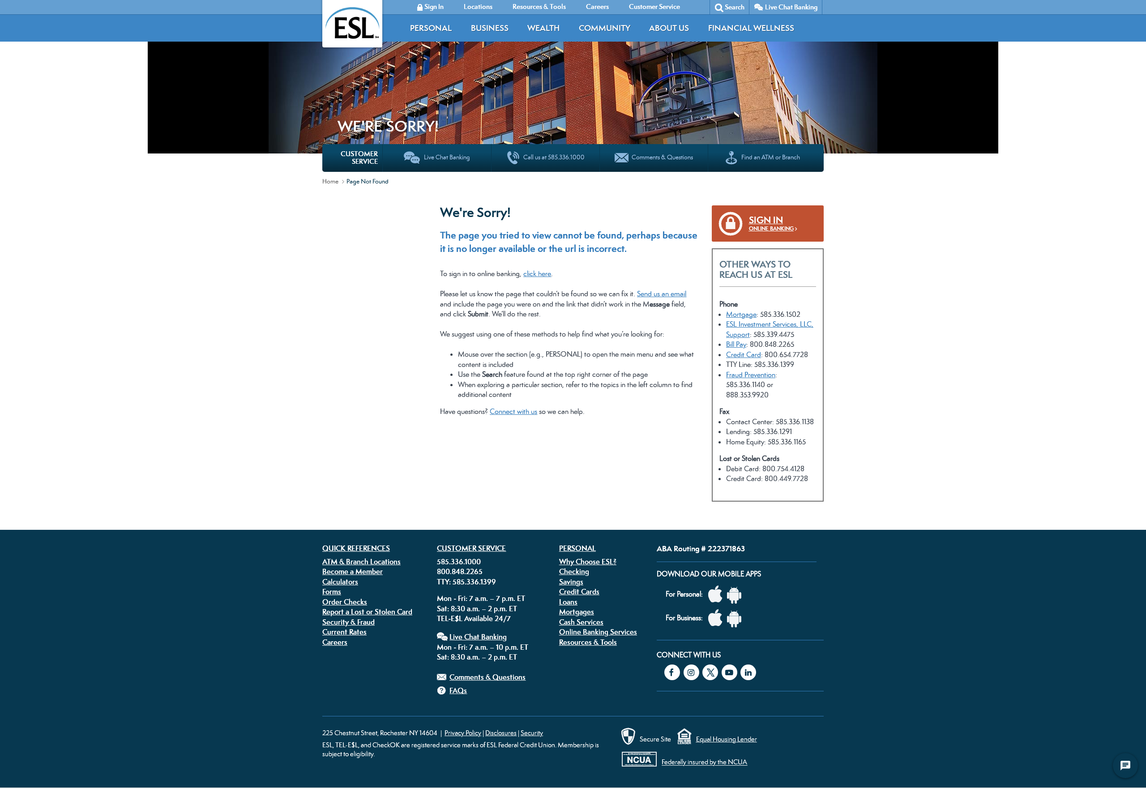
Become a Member (352, 571)
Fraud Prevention (750, 374)
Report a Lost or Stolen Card (367, 612)
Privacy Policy (463, 732)
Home (330, 181)
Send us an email (661, 293)
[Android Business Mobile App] (736, 618)
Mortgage (741, 314)
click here (537, 273)
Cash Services (581, 622)
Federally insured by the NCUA (704, 762)
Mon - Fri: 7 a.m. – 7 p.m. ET (481, 598)
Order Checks (344, 602)
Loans (568, 602)
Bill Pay (736, 344)
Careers (334, 642)
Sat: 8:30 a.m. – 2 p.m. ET (477, 608)
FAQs (458, 690)
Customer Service (471, 548)
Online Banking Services (598, 632)
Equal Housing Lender (726, 739)
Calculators (340, 582)
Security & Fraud (348, 622)
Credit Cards (579, 591)
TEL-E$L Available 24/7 (474, 618)
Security (532, 732)
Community (604, 28)
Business (490, 28)
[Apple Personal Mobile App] (717, 594)
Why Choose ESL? (587, 562)
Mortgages (576, 612)
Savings (571, 582)
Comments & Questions (487, 677)
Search (734, 7)
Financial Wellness (751, 28)
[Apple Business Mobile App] (717, 618)
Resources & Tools (588, 642)
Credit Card (743, 354)
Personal (431, 28)
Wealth (543, 28)
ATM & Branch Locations (361, 562)
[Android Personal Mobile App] (736, 594)
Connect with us (513, 411)
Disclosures (501, 732)
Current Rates (344, 632)
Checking (574, 571)
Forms (331, 591)
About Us (669, 28)
